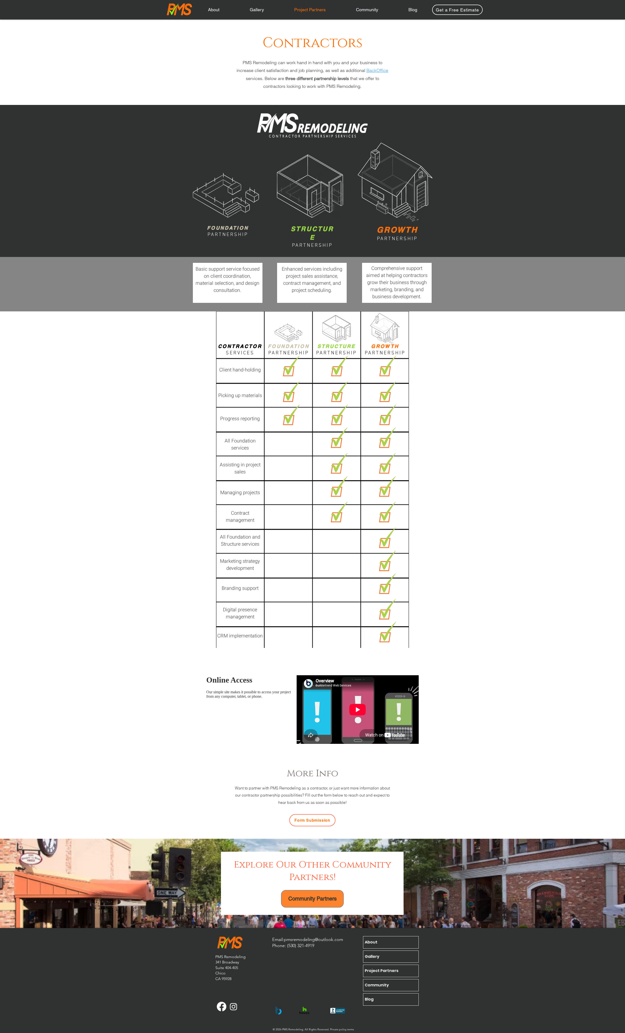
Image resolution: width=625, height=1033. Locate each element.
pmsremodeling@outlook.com (313, 939)
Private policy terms (342, 1029)
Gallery (372, 956)
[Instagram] (233, 1006)
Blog (369, 999)
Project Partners (381, 970)
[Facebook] (221, 1006)
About (371, 942)
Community (377, 985)
